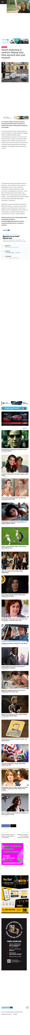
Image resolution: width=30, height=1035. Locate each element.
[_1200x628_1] (15, 419)
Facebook (18, 252)
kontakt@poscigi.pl (9, 252)
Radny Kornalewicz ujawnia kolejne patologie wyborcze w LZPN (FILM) (7, 836)
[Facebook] (27, 1007)
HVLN (21, 1012)
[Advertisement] (15, 22)
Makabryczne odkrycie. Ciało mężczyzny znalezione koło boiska (23, 836)
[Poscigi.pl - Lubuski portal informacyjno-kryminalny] (7, 1007)
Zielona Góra (4, 47)
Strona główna (4, 5)
